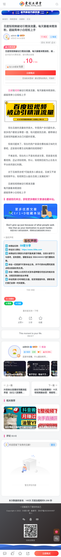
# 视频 (8, 303)
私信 (54, 36)
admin (14, 35)
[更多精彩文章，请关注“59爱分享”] (30, 211)
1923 (28, 352)
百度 (10, 90)
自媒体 (22, 19)
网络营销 (13, 19)
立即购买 (30, 72)
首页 (6, 19)
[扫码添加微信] (57, 538)
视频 (17, 90)
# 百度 (18, 303)
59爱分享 (26, 510)
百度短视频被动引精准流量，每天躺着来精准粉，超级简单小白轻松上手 (30, 28)
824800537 (40, 257)
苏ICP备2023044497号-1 (42, 511)
